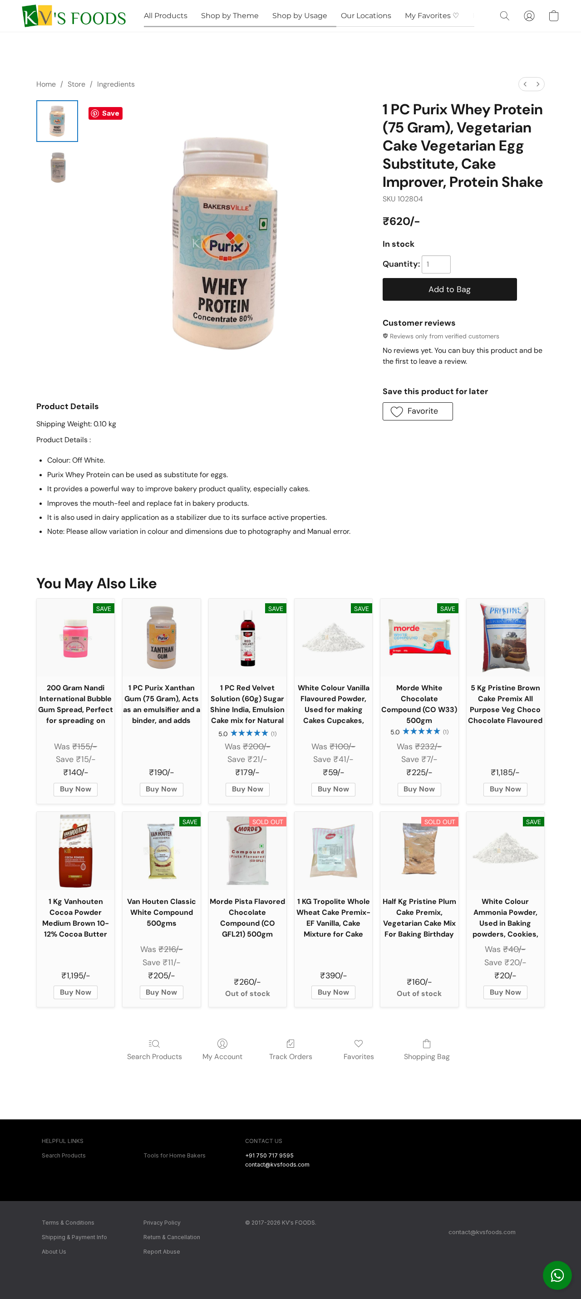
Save (110, 113)
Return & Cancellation (171, 1237)
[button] (557, 1275)
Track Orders (290, 1056)
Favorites (359, 1056)
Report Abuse (161, 1251)
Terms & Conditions (68, 1222)
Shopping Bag (427, 1056)
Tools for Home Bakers (174, 1155)
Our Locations (366, 15)
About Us (54, 1251)
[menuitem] (525, 84)
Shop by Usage (299, 15)
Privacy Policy (162, 1222)
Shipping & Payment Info (74, 1237)
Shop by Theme (230, 15)
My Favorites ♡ (432, 15)
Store (76, 84)
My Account (222, 1056)
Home (46, 84)
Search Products (154, 1056)
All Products (165, 15)
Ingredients (116, 84)
